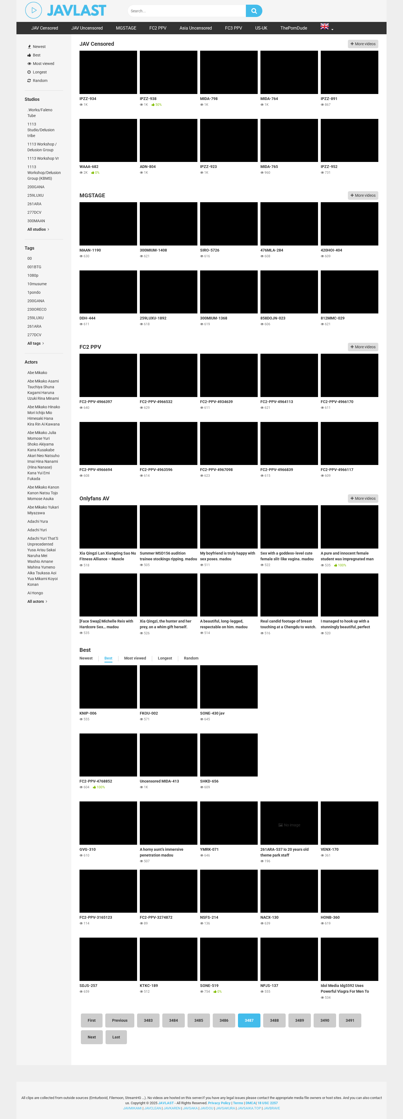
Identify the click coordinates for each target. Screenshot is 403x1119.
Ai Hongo (35, 593)
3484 (173, 1020)
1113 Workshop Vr (43, 158)
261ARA (34, 204)
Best (36, 55)
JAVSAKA (190, 1108)
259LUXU (35, 195)
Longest (39, 72)
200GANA (35, 187)
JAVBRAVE (271, 1108)
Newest (39, 46)
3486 (224, 1020)
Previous (119, 1020)
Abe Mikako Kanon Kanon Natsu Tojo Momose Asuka (43, 493)
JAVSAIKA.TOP (249, 1108)
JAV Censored (44, 28)
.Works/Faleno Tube (39, 113)
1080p (32, 275)
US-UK (261, 28)
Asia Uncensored (196, 28)
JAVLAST (166, 1103)
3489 (299, 1020)
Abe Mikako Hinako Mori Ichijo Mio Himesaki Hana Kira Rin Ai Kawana (43, 415)
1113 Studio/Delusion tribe (41, 130)
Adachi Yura (37, 521)
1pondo (34, 292)
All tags (34, 343)
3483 (148, 1020)
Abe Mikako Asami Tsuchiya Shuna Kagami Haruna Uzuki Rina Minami (43, 390)
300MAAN (36, 221)
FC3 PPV (233, 28)
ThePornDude (293, 28)
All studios (37, 229)
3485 (198, 1020)
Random (39, 80)
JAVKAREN (171, 1108)
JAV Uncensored (87, 28)
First (92, 1020)
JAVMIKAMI (132, 1108)
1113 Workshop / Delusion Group (42, 147)
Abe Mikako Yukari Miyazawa (43, 510)
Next (92, 1037)
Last (116, 1037)
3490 (324, 1020)
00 (29, 258)
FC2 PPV (157, 28)
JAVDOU (206, 1108)
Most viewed (43, 63)
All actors (36, 601)
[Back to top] (384, 1102)
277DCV (34, 212)
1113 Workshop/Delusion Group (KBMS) (44, 173)
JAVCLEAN (152, 1108)
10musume (37, 284)
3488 (274, 1020)
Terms (238, 1103)
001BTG (34, 267)
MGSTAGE (126, 28)
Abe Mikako (37, 372)
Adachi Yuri (37, 530)
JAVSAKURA (225, 1108)
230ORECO (37, 309)
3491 (350, 1020)
